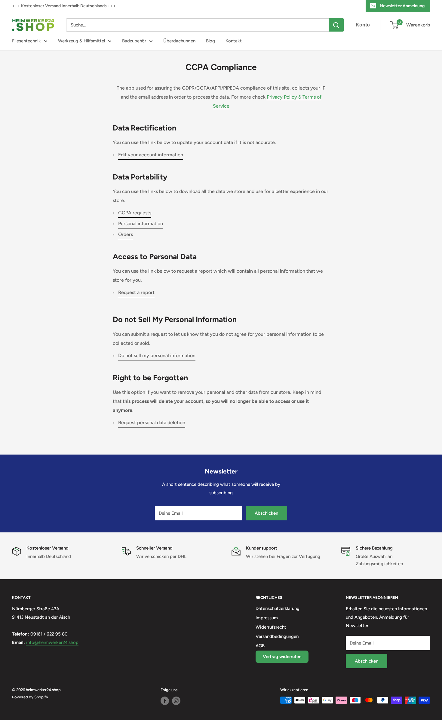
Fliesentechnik (26, 41)
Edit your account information (150, 155)
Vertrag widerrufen (282, 656)
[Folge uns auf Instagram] (176, 701)
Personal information (140, 223)
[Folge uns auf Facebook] (165, 701)
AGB (260, 645)
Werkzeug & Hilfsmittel (81, 41)
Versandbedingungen (277, 636)
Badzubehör (134, 41)
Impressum (267, 617)
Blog (210, 41)
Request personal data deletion (151, 422)
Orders (125, 234)
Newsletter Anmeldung (402, 5)
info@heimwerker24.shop (52, 642)
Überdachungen (179, 41)
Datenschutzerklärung (277, 608)
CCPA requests (134, 213)
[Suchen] (336, 25)
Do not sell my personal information (156, 355)
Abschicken (266, 513)
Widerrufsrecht (271, 627)
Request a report (136, 292)
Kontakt (234, 41)
